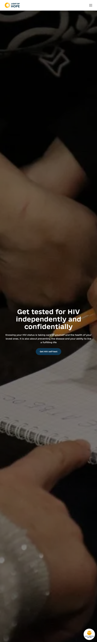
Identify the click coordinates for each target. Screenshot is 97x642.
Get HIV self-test (48, 351)
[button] (90, 5)
